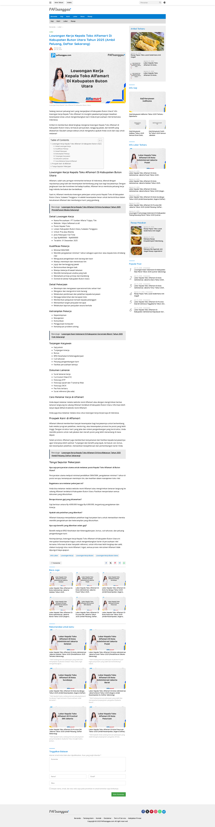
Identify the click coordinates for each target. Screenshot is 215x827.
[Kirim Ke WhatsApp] (124, 563)
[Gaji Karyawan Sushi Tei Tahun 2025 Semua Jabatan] (157, 124)
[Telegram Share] (119, 563)
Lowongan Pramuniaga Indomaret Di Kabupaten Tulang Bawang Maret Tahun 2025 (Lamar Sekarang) (147, 214)
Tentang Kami (88, 818)
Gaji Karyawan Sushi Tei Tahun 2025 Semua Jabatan (157, 133)
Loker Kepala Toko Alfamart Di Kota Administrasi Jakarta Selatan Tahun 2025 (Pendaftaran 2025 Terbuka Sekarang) (60, 590)
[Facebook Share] (106, 563)
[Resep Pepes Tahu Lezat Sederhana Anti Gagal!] (147, 41)
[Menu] (50, 2)
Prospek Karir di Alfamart (61, 164)
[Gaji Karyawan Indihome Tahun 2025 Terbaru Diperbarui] (147, 102)
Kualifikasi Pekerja (62, 149)
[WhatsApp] (160, 812)
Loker (75, 16)
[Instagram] (155, 812)
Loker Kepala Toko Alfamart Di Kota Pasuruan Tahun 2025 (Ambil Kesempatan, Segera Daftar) (113, 614)
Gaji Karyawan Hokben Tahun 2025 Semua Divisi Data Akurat (136, 133)
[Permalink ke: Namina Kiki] (51, 49)
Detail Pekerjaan (61, 151)
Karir (68, 16)
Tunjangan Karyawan (63, 156)
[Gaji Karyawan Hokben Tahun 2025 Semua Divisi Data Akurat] (137, 124)
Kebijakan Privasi (134, 818)
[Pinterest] (151, 812)
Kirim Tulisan (59, 2)
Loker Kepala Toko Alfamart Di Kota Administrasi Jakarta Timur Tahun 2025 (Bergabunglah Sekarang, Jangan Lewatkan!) (149, 287)
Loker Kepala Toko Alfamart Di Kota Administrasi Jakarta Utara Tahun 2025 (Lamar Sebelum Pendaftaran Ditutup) (149, 279)
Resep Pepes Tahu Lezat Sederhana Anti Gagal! (146, 56)
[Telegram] (164, 812)
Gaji (61, 16)
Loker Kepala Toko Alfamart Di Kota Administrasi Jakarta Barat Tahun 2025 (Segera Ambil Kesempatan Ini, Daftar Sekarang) (60, 614)
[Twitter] (147, 812)
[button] (160, 2)
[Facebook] (143, 812)
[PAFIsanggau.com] (60, 9)
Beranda (54, 16)
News (83, 16)
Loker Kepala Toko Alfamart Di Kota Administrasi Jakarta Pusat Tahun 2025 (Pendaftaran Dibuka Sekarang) (87, 590)
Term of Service (120, 818)
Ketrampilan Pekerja (62, 154)
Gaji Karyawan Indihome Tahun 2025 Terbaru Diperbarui (146, 115)
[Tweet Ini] (110, 563)
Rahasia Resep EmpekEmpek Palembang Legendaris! (153, 240)
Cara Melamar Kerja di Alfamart (66, 161)
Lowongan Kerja (67, 556)
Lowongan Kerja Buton (84, 556)
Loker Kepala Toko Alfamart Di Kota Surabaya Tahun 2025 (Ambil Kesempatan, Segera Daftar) (113, 590)
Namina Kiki (57, 48)
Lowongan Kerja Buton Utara (107, 556)
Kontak (98, 818)
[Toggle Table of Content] (98, 140)
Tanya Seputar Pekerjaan (61, 166)
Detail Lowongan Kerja (63, 146)
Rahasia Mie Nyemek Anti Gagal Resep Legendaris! (153, 250)
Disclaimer (108, 818)
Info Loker (54, 556)
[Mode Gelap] (164, 2)
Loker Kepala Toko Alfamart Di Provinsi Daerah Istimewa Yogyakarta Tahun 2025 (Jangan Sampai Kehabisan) (149, 303)
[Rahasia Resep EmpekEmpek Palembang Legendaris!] (136, 240)
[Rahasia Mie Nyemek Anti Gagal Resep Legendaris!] (136, 251)
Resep (90, 16)
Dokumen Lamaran (62, 159)
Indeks (69, 2)
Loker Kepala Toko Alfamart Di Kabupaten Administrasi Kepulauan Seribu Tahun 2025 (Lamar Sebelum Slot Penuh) (150, 311)
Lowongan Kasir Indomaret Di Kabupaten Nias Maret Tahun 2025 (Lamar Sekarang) (150, 271)
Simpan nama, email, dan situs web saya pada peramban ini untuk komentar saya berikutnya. (85, 789)
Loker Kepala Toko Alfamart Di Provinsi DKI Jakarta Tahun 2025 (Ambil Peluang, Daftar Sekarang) (87, 614)
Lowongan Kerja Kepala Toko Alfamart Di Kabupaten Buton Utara (76, 144)
